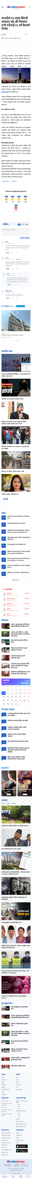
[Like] (12, 252)
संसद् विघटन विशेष (5, 1138)
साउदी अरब (14, 181)
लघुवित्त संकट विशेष (5, 1135)
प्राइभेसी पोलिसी (19, 1140)
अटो (17, 1087)
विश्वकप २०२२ (4, 1152)
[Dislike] (16, 252)
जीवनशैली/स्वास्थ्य (5, 1090)
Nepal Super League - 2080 (7, 1114)
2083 (19, 1117)
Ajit (8, 273)
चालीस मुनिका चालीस (21, 1111)
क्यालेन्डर (6, 680)
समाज (2, 1077)
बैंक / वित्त (18, 1085)
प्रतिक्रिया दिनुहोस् (24, 238)
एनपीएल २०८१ (4, 1101)
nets (7, 258)
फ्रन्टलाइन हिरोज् (19, 1122)
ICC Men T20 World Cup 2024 (6, 1104)
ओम (7, 242)
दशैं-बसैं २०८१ (4, 1155)
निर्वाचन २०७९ (4, 1145)
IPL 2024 (3, 1107)
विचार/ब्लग (4, 1080)
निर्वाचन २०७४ (4, 1140)
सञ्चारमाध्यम (4, 92)
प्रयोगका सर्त (19, 1135)
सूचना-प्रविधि (19, 1090)
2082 (19, 1108)
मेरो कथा (18, 1119)
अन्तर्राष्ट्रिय (3, 1094)
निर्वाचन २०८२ (4, 1147)
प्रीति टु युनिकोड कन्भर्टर (21, 1124)
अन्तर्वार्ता (3, 1085)
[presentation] (14, 340)
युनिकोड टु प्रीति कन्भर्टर (21, 1126)
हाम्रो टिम (18, 1133)
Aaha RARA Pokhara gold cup (6, 1110)
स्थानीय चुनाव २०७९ (5, 1143)
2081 (19, 1106)
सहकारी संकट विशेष (5, 1133)
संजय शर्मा (8, 291)
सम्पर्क (17, 1143)
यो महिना (14, 803)
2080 (19, 1105)
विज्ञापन (17, 1138)
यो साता (8, 803)
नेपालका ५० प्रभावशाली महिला (21, 1101)
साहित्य (3, 1082)
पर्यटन (17, 1080)
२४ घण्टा (3, 803)
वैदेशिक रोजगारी (6, 181)
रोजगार (17, 1082)
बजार (17, 1077)
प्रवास (2, 1092)
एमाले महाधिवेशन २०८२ (6, 1150)
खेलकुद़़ (3, 1087)
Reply (8, 252)
